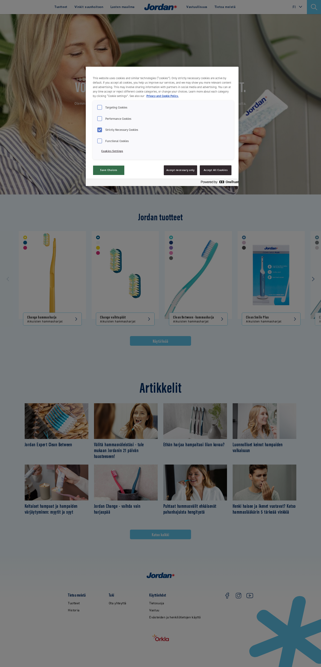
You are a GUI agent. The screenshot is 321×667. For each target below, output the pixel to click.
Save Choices (108, 170)
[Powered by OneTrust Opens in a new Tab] (218, 183)
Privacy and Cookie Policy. (162, 96)
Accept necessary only (180, 170)
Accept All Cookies (215, 170)
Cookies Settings (112, 151)
